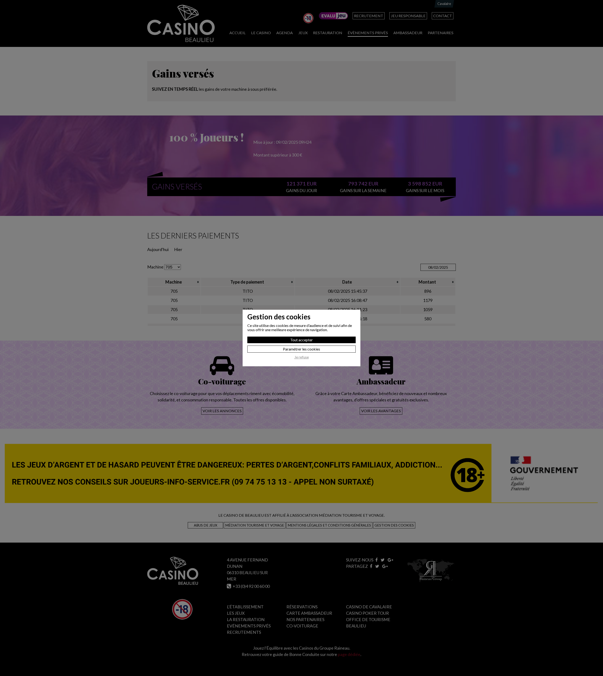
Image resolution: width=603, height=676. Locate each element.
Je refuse (301, 357)
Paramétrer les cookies (301, 349)
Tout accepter (301, 340)
